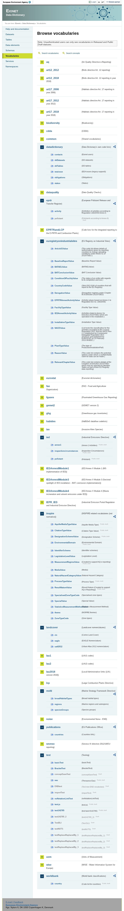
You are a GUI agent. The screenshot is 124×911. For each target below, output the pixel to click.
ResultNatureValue (63, 587)
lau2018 (50, 671)
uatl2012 (58, 646)
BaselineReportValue (64, 261)
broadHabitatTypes (63, 698)
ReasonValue (61, 353)
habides (50, 421)
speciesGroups (62, 710)
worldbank (52, 876)
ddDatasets (60, 160)
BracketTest (60, 768)
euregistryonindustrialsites (61, 241)
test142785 (59, 810)
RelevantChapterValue (65, 362)
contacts (58, 154)
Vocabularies (12, 56)
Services (10, 61)
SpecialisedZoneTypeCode (67, 595)
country (58, 883)
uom (48, 857)
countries (59, 734)
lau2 (48, 663)
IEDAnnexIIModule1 (57, 468)
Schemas (10, 50)
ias (48, 429)
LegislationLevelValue (65, 556)
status (57, 183)
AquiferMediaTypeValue (66, 524)
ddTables (59, 166)
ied (48, 437)
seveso (50, 744)
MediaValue (60, 570)
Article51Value (61, 249)
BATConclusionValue (64, 272)
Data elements (13, 45)
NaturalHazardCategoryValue (68, 575)
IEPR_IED (51, 502)
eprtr (49, 200)
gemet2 (50, 405)
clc (56, 635)
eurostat (51, 378)
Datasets (10, 34)
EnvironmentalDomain (65, 542)
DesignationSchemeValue (66, 536)
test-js (57, 804)
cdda (49, 131)
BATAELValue (61, 267)
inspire (50, 513)
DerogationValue (62, 293)
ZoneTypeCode (62, 618)
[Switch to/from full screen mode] (103, 2)
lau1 (48, 655)
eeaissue (59, 172)
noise (49, 719)
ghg (48, 413)
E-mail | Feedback (14, 902)
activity (58, 211)
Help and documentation (17, 29)
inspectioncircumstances (66, 451)
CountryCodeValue (63, 286)
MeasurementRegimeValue (67, 562)
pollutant (59, 459)
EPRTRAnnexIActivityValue (67, 300)
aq (47, 62)
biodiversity (53, 123)
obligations (60, 177)
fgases (50, 397)
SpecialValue (61, 601)
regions (58, 704)
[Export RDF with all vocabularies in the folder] (114, 147)
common (51, 139)
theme (57, 612)
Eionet (17, 23)
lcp (48, 683)
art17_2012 (52, 100)
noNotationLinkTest (64, 798)
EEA (18, 2)
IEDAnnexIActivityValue (66, 313)
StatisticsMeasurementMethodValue (68, 607)
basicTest (59, 763)
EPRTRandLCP (55, 230)
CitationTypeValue (63, 530)
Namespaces (12, 66)
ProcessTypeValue (63, 581)
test (48, 755)
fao (48, 386)
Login (93, 2)
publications (53, 727)
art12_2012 (52, 70)
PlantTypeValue (62, 346)
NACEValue (60, 328)
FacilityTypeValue (63, 307)
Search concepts (73, 53)
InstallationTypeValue (65, 322)
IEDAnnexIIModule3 (57, 479)
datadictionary (54, 147)
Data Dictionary (28, 23)
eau (56, 780)
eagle (57, 641)
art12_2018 (52, 78)
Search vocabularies (50, 53)
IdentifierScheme (62, 550)
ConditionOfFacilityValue (66, 278)
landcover (52, 627)
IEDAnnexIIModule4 (57, 491)
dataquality (52, 192)
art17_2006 (52, 89)
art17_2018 (52, 111)
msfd (49, 691)
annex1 (58, 445)
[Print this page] (99, 2)
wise (48, 864)
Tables (9, 39)
